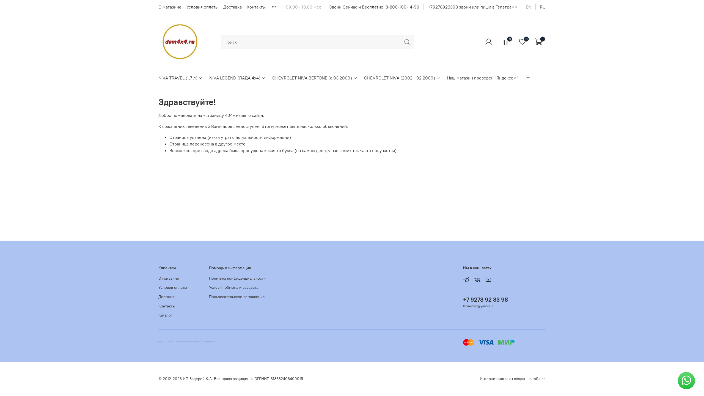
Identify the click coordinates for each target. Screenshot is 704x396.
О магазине (170, 7)
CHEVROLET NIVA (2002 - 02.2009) (399, 78)
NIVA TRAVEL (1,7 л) (177, 78)
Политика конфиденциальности (237, 278)
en (528, 7)
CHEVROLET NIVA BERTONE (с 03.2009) (312, 78)
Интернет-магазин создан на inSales (513, 378)
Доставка (232, 7)
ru (543, 7)
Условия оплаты (202, 7)
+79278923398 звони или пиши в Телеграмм (473, 7)
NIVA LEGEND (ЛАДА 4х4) (234, 78)
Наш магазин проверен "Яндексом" (482, 78)
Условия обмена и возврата (233, 287)
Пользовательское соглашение (237, 296)
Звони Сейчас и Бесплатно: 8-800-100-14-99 (374, 7)
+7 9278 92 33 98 (485, 299)
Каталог (165, 315)
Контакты (256, 7)
